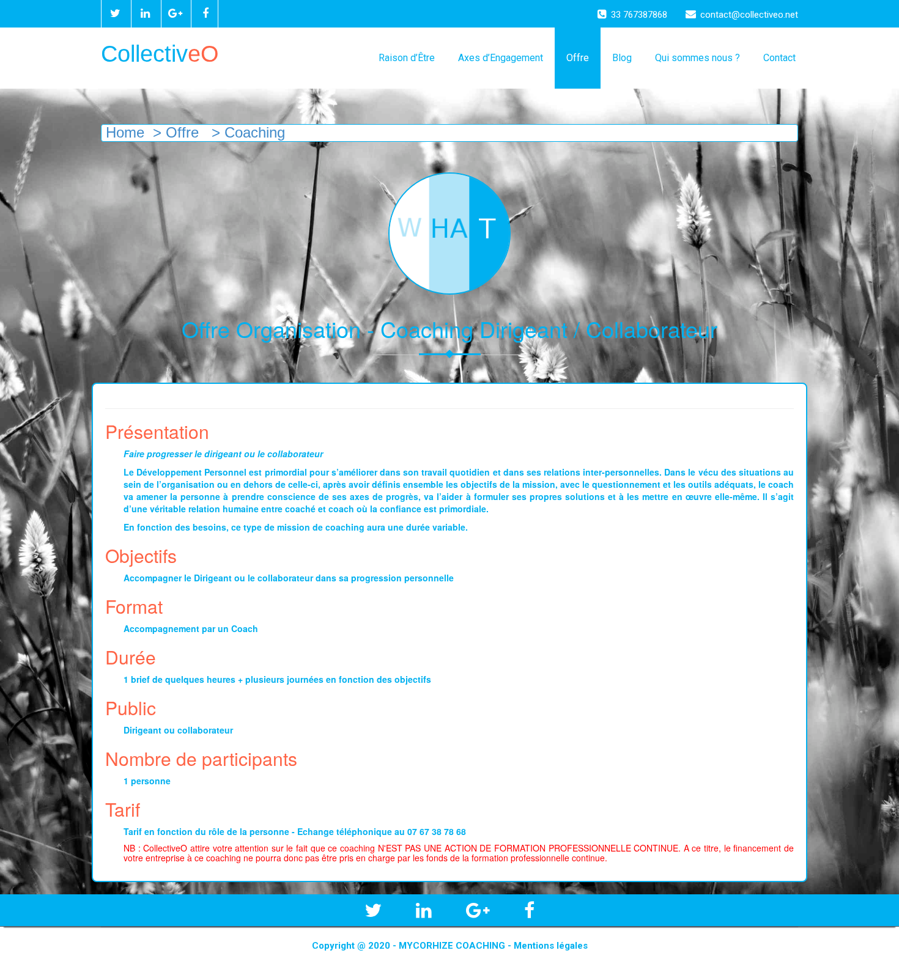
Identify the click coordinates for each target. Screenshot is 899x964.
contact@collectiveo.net (749, 14)
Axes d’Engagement (500, 58)
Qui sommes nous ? (697, 58)
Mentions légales (551, 945)
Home (123, 132)
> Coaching (246, 132)
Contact (779, 58)
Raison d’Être (407, 58)
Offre (577, 58)
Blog (622, 58)
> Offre (176, 132)
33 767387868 (639, 14)
